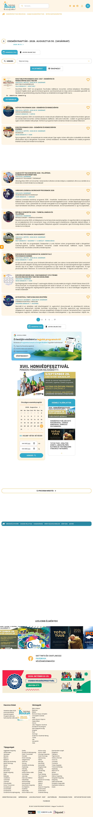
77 (55, 320)
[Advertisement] (46, 157)
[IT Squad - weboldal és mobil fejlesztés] (59, 812)
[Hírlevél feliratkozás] (70, 6)
